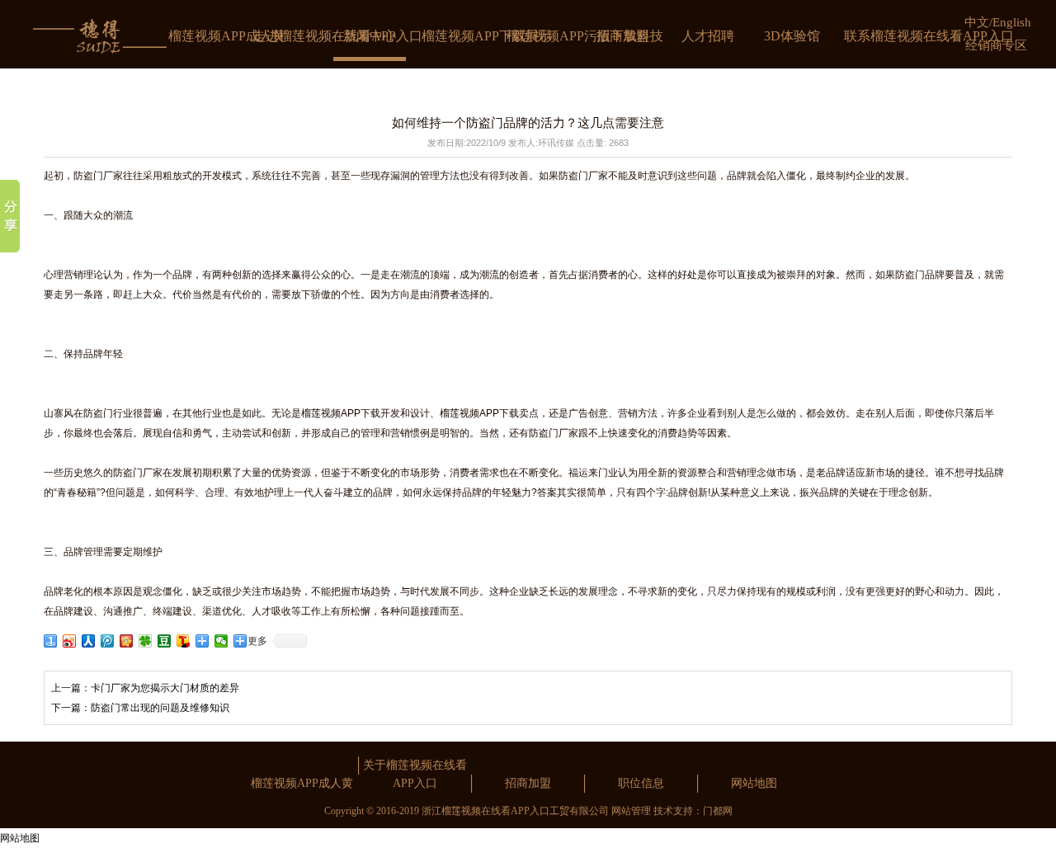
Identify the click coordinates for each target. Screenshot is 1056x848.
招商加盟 (622, 36)
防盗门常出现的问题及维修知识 (160, 708)
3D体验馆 (792, 36)
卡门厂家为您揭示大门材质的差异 (165, 688)
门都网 (718, 811)
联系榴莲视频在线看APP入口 (929, 36)
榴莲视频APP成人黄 (226, 36)
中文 (976, 22)
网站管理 (631, 811)
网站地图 (754, 783)
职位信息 (641, 783)
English (1011, 22)
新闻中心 (369, 36)
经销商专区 (996, 45)
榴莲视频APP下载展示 (487, 36)
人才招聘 (707, 36)
